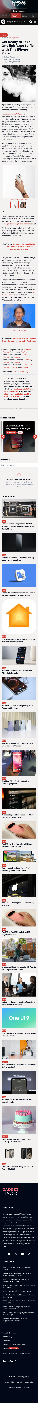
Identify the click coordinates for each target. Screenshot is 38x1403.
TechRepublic (9, 1382)
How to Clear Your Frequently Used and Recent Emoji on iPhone (16, 1308)
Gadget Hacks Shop (14, 22)
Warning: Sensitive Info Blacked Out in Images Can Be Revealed (16, 1319)
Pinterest (16, 357)
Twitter (6, 352)
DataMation (29, 1382)
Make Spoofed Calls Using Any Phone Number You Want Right (19, 1314)
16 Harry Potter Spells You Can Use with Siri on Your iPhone (19, 1286)
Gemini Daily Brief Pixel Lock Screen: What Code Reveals (17, 671)
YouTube (24, 352)
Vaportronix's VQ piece (14, 114)
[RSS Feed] (29, 1253)
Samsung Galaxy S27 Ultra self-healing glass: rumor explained (18, 558)
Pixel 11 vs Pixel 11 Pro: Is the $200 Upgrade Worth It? (16, 933)
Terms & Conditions (9, 1333)
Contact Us (6, 1340)
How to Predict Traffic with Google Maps (17, 1291)
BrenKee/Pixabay (21, 371)
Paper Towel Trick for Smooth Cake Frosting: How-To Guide (16, 1140)
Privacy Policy (7, 1337)
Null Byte (33, 16)
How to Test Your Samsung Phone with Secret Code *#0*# (19, 1302)
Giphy (24, 330)
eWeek (19, 1382)
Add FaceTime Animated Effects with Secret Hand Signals (18, 1296)
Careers (10, 1348)
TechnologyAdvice (23, 1377)
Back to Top (8, 1361)
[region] (19, 182)
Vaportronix (24, 200)
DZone (26, 1388)
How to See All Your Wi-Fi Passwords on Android (16, 1268)
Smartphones (19, 11)
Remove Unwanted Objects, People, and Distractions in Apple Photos (17, 1274)
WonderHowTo (5, 15)
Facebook (27, 349)
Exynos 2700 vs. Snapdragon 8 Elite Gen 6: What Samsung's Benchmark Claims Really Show (18, 526)
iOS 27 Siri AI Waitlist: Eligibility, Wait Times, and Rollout (17, 706)
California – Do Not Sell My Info (14, 1344)
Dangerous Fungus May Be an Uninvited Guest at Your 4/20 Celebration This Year (20, 246)
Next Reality (24, 16)
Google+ (13, 352)
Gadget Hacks (14, 16)
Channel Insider (15, 1388)
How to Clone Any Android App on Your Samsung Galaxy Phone (16, 1280)
